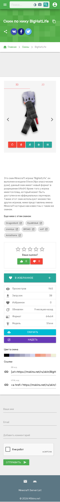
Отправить (16, 462)
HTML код (15, 380)
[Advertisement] (30, 64)
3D (17, 84)
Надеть (23, 339)
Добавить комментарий (16, 435)
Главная (9, 47)
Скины (25, 47)
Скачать (23, 332)
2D (43, 84)
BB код (14, 367)
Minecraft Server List (30, 490)
